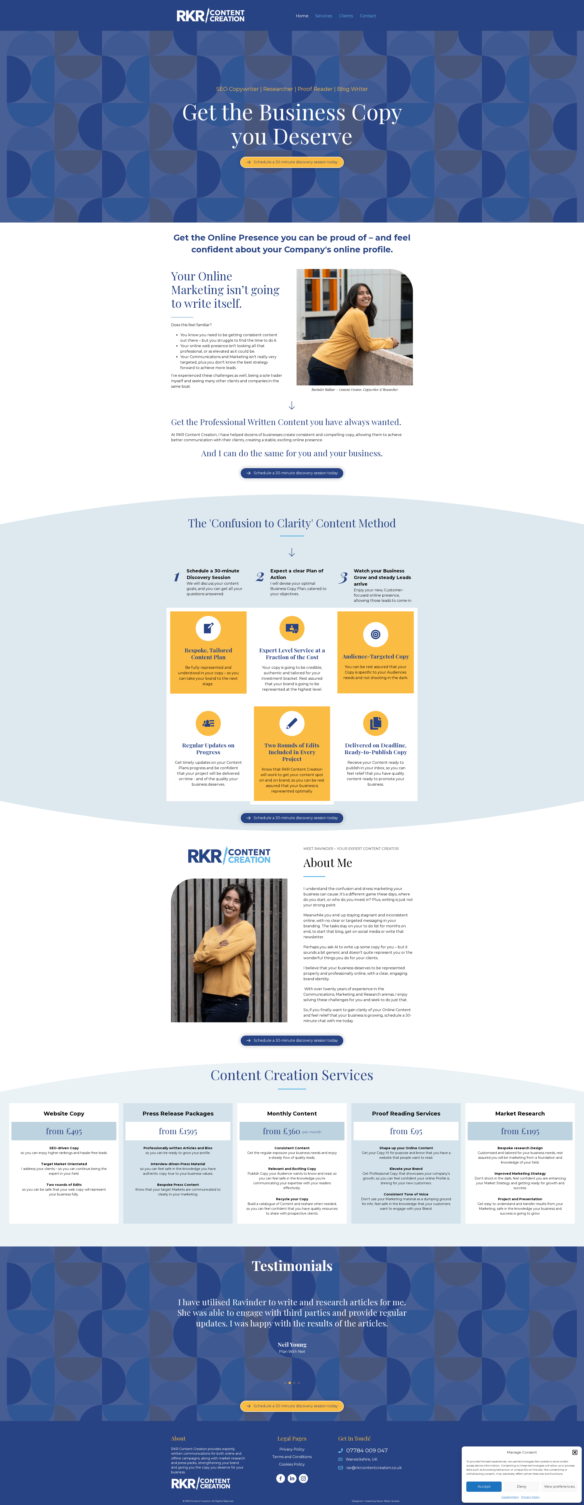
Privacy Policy (530, 1497)
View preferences (559, 1486)
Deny (521, 1486)
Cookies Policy (292, 1464)
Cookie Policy (510, 1497)
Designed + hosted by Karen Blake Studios (375, 1501)
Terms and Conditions (292, 1457)
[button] (575, 1452)
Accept (484, 1486)
